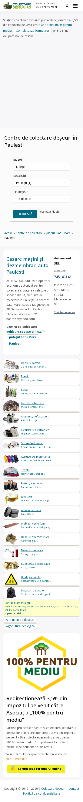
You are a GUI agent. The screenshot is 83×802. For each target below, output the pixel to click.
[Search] (67, 5)
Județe (17, 159)
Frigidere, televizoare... (35, 431)
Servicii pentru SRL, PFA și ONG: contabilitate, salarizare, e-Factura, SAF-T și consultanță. (41, 608)
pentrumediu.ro (16, 759)
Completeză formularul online (39, 769)
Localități (19, 176)
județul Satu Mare (22, 337)
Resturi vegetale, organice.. (36, 578)
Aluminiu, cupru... (35, 418)
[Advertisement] (41, 83)
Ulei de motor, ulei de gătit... (37, 498)
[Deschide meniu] (75, 5)
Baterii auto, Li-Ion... (33, 485)
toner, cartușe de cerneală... (37, 458)
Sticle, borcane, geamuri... (35, 391)
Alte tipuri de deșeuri (20, 620)
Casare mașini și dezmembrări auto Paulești (27, 265)
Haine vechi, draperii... (33, 471)
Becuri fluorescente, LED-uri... (37, 444)
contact (74, 788)
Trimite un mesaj (64, 312)
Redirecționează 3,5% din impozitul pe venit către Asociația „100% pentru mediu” (36, 709)
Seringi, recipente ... (32, 552)
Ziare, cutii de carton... (33, 364)
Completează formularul (32, 30)
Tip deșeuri (20, 192)
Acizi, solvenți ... (35, 565)
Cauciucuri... (31, 511)
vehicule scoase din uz (23, 332)
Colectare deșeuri (53, 788)
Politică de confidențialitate (41, 793)
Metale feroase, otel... (33, 404)
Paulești (15, 343)
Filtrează (25, 214)
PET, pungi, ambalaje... (33, 378)
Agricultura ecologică (20, 626)
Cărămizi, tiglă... (35, 538)
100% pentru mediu (46, 7)
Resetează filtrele (49, 212)
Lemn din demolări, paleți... (36, 525)
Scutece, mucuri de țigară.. (36, 592)
